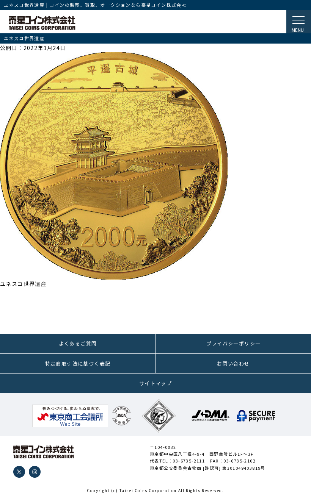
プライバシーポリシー (233, 343)
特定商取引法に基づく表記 (78, 363)
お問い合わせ (233, 363)
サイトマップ (155, 383)
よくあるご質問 (78, 343)
